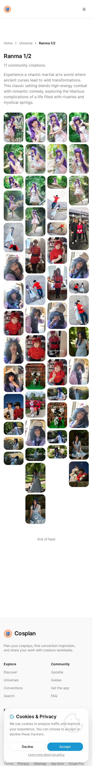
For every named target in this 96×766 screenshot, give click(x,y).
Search (9, 696)
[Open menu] (84, 9)
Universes (11, 680)
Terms (8, 764)
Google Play (76, 763)
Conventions (13, 688)
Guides (56, 680)
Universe (25, 43)
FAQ (54, 696)
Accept (65, 747)
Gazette (57, 672)
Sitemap (40, 764)
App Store (57, 763)
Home (8, 43)
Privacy (23, 764)
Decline (27, 747)
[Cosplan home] (7, 9)
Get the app (60, 688)
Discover (10, 672)
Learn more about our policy (46, 754)
